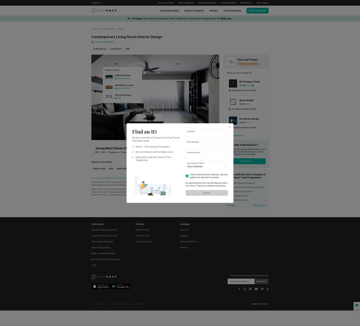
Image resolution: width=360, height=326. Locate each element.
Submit (206, 193)
